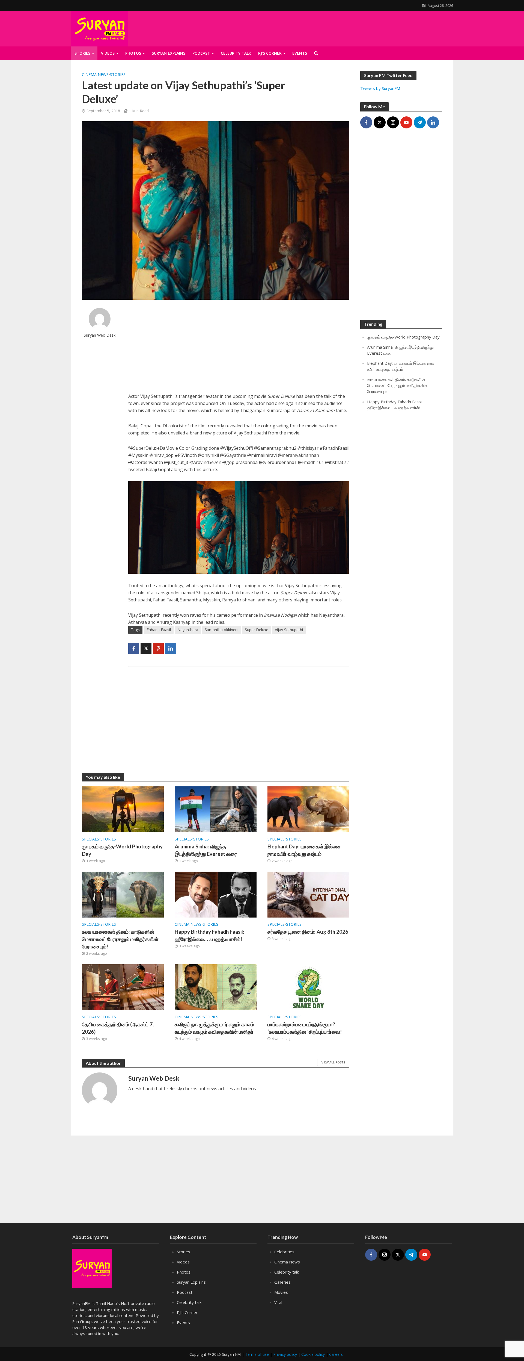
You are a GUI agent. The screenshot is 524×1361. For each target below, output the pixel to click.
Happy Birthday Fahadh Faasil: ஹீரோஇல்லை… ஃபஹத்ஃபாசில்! (209, 935)
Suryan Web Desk (99, 335)
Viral (278, 1302)
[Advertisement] (386, 27)
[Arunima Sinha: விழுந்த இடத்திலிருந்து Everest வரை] (216, 809)
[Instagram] (393, 122)
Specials (90, 839)
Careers (336, 1354)
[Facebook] (366, 122)
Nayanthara (187, 629)
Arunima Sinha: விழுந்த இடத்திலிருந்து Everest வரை (206, 850)
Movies (281, 1292)
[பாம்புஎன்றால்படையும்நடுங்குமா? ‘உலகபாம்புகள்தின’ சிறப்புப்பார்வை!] (308, 987)
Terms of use (257, 1354)
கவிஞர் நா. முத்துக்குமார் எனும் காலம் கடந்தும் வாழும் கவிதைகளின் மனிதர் (214, 1028)
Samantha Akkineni (221, 629)
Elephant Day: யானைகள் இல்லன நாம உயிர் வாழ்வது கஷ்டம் (304, 850)
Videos (108, 53)
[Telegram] (420, 122)
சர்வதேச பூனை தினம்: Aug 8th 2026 (307, 931)
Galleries (282, 1282)
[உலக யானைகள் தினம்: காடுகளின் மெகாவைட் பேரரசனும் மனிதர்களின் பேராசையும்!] (123, 894)
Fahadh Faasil (159, 629)
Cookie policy (313, 1354)
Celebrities (284, 1251)
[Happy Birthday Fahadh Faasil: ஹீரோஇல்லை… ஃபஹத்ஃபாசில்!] (216, 894)
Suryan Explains (168, 53)
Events (299, 53)
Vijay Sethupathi (289, 629)
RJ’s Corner (270, 53)
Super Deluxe (256, 629)
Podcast (201, 53)
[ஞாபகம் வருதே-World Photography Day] (123, 809)
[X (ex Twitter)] (380, 122)
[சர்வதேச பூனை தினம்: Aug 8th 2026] (308, 894)
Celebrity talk (236, 53)
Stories (82, 53)
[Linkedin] (433, 122)
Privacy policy (285, 1354)
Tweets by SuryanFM (380, 88)
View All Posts (333, 1062)
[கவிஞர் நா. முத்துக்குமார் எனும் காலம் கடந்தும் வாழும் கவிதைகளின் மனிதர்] (216, 987)
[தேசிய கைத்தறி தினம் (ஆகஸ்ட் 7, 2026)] (123, 987)
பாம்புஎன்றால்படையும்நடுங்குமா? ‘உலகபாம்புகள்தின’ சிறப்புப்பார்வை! (304, 1028)
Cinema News (95, 74)
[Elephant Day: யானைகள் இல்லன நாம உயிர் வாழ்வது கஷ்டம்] (308, 809)
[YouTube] (406, 122)
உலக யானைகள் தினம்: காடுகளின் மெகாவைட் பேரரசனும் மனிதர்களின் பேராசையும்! (120, 939)
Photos (133, 53)
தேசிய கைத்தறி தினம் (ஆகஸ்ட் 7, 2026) (118, 1028)
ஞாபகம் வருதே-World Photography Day (122, 850)
